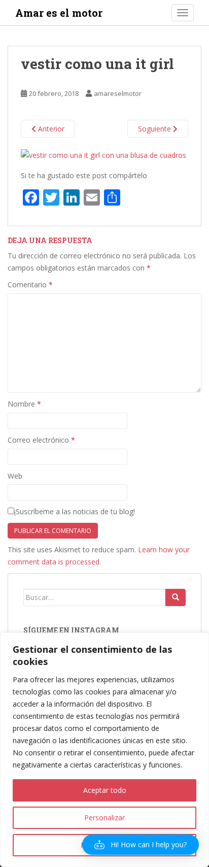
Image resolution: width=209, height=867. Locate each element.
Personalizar (104, 817)
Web (15, 476)
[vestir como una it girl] (103, 154)
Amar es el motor (58, 12)
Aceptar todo (104, 790)
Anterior (50, 129)
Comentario (30, 284)
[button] (140, 845)
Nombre (24, 404)
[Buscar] (175, 597)
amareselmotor (118, 93)
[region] (104, 749)
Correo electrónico (41, 440)
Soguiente (155, 129)
